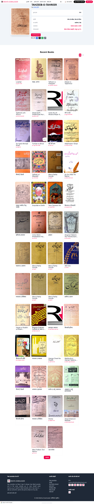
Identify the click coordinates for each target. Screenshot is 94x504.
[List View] (83, 55)
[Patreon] (83, 485)
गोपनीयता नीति (52, 488)
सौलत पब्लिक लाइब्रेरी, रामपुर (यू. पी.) (72, 29)
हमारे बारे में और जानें (11, 493)
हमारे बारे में (36, 2)
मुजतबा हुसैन (36, 7)
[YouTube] (75, 485)
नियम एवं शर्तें (52, 490)
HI (60, 1)
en (69, 492)
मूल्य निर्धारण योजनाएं (53, 484)
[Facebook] (69, 485)
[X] (72, 485)
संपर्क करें (49, 2)
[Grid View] (80, 55)
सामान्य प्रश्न (43, 2)
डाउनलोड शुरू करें (35, 35)
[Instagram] (77, 485)
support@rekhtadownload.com (77, 482)
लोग (31, 2)
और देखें (47, 457)
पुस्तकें (27, 2)
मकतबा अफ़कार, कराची (76, 26)
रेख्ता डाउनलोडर (53, 480)
